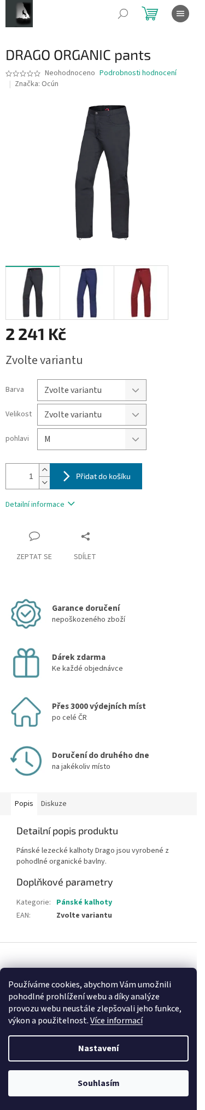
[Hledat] (123, 14)
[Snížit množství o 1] (44, 482)
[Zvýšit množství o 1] (44, 470)
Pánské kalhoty (84, 902)
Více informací (116, 1021)
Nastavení (98, 1048)
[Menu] (180, 14)
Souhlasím (99, 1083)
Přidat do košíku (103, 476)
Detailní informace (35, 504)
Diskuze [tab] (54, 803)
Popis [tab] (24, 803)
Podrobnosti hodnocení (138, 73)
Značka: (36, 83)
